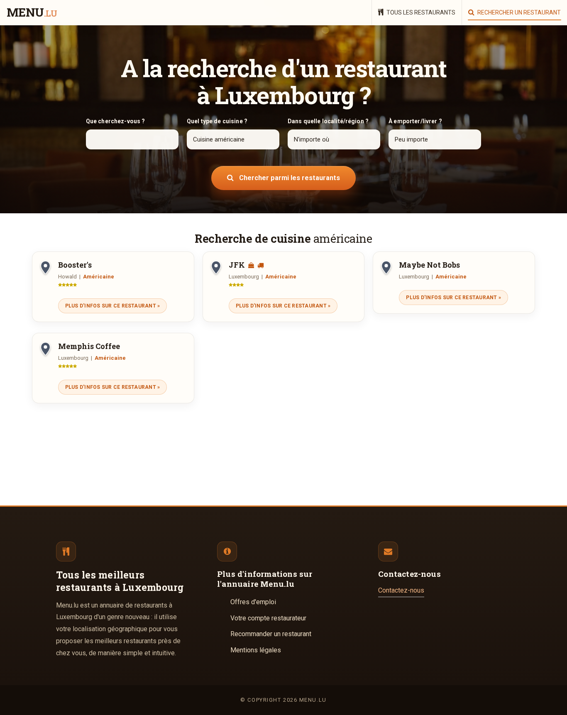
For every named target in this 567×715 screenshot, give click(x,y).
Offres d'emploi (253, 602)
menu (32, 13)
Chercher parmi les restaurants (288, 178)
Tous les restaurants (420, 12)
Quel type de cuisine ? (217, 121)
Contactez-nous (401, 590)
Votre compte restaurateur (268, 618)
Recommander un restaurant (270, 634)
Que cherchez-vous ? (115, 121)
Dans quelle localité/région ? (328, 121)
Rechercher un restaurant (518, 12)
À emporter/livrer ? (415, 121)
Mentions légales (255, 650)
